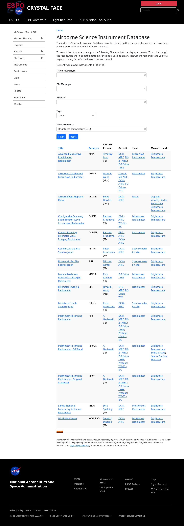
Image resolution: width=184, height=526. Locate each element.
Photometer (138, 405)
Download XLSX (59, 432)
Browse (129, 488)
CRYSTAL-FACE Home (25, 31)
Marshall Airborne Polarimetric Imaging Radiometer (69, 278)
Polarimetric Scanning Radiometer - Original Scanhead (70, 379)
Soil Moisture (158, 352)
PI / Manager (63, 84)
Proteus (122, 333)
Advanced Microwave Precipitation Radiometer (69, 157)
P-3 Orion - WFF (123, 187)
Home (59, 30)
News (17, 84)
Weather (18, 104)
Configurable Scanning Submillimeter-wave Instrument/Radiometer (71, 220)
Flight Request (61, 20)
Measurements (65, 124)
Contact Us (139, 515)
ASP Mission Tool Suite (95, 20)
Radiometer (138, 173)
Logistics (18, 45)
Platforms (18, 58)
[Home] (17, 8)
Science (17, 52)
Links (16, 77)
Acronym (94, 148)
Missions (79, 483)
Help (153, 479)
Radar (135, 196)
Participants (20, 71)
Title (60, 148)
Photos (17, 90)
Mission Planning (22, 39)
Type (59, 111)
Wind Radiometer (67, 418)
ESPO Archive (33, 20)
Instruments (20, 64)
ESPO (12, 20)
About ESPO (80, 488)
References (20, 97)
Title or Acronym (65, 70)
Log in (159, 3)
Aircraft (60, 97)
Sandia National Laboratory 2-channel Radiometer (70, 409)
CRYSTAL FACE (45, 7)
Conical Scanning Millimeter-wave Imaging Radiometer (69, 236)
